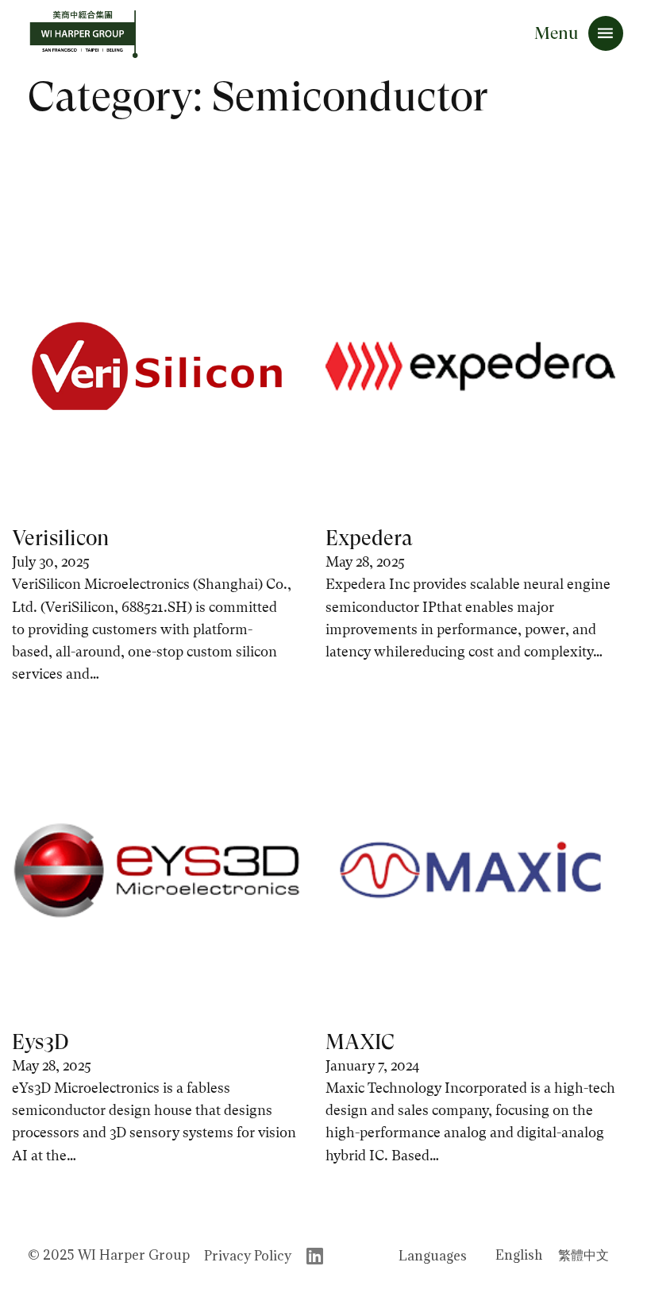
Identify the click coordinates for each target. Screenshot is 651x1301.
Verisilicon (60, 538)
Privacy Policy (247, 1255)
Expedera (369, 538)
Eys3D (40, 1042)
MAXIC (360, 1042)
